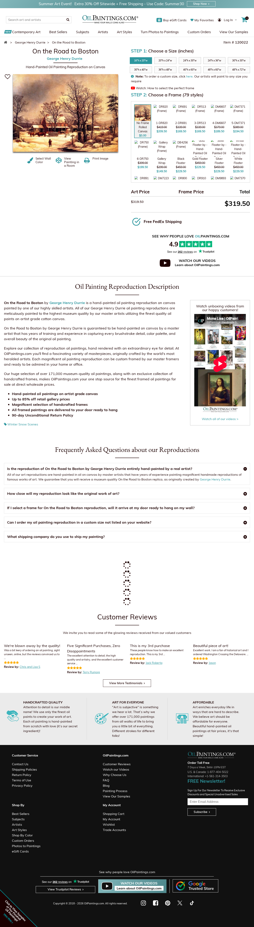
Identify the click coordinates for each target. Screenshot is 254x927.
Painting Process (115, 791)
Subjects (82, 32)
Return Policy (21, 775)
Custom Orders (199, 32)
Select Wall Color (43, 160)
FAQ (106, 780)
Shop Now (200, 4)
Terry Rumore (91, 672)
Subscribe (200, 812)
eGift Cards (20, 851)
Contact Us (20, 764)
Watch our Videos (116, 769)
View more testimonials (125, 683)
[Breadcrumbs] (6, 42)
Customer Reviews (117, 764)
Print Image (100, 158)
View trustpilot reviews (64, 889)
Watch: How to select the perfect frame (165, 88)
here (189, 76)
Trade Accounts (114, 830)
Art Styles (124, 32)
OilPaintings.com (94, 903)
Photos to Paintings (26, 846)
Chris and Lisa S (30, 667)
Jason (212, 663)
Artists (103, 32)
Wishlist (109, 824)
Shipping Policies (24, 769)
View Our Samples (233, 32)
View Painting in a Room (71, 162)
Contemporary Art (26, 32)
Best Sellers (58, 32)
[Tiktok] (191, 903)
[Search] (67, 20)
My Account (111, 819)
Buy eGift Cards (175, 20)
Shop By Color (22, 835)
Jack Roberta (154, 663)
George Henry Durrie (64, 58)
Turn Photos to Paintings (160, 32)
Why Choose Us (114, 775)
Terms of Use (21, 780)
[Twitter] (179, 903)
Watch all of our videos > (220, 419)
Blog (106, 786)
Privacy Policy (22, 786)
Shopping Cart (113, 814)
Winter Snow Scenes (22, 424)
